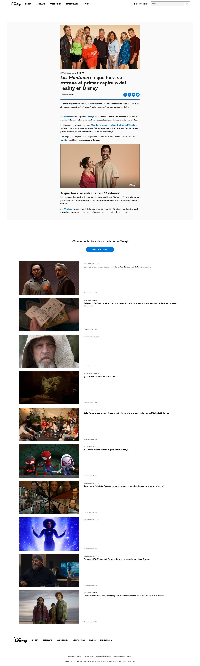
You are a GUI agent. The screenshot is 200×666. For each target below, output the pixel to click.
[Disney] (15, 4)
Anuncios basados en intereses (122, 656)
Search (187, 3)
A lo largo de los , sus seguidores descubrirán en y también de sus (97, 138)
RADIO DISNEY (62, 640)
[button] (143, 4)
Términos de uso (88, 656)
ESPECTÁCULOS (78, 640)
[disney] (20, 640)
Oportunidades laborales (103, 656)
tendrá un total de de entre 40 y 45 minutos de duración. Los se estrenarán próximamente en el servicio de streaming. (99, 210)
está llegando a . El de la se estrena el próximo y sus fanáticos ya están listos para (99, 118)
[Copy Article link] (138, 95)
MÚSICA (92, 640)
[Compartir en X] (129, 95)
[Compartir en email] (133, 94)
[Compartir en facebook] (125, 95)
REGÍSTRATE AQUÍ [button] (100, 249)
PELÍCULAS (47, 640)
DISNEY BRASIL (106, 640)
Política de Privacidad (74, 656)
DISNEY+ (35, 640)
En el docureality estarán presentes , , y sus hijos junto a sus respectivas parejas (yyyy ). (99, 128)
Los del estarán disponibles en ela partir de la (99, 200)
